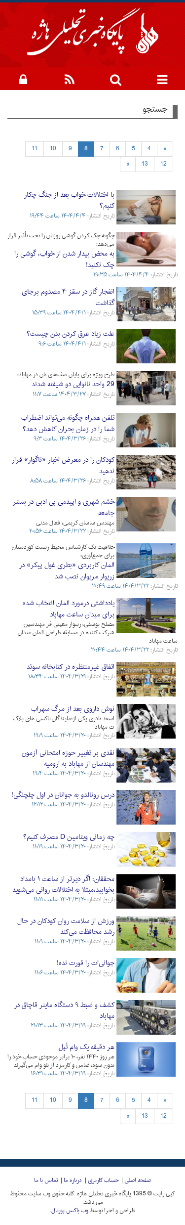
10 (53, 149)
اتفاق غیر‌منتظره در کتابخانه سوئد (70, 667)
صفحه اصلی (137, 1180)
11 (34, 149)
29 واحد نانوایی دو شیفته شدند (73, 384)
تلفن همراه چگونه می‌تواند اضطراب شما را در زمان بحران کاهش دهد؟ (67, 423)
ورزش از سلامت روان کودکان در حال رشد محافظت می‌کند (65, 927)
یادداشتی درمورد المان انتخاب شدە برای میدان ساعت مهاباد (68, 609)
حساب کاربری (103, 1180)
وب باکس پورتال (69, 1211)
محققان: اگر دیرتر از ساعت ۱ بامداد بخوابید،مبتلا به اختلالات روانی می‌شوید (63, 885)
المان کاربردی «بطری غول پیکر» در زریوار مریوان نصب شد (66, 571)
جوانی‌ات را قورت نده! (85, 963)
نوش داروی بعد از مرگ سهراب (72, 709)
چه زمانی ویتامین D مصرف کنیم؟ (68, 837)
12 (163, 164)
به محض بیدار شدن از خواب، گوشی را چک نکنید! (64, 259)
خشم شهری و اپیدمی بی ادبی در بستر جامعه (63, 507)
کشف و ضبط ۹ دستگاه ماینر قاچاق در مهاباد (64, 1011)
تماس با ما (46, 1180)
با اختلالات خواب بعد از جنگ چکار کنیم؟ (69, 200)
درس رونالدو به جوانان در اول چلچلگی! (62, 795)
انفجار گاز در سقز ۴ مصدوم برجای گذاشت (68, 297)
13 (145, 164)
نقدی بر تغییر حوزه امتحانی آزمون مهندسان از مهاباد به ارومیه (68, 758)
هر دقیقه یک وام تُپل (86, 1047)
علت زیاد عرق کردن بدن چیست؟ (70, 334)
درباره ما (73, 1180)
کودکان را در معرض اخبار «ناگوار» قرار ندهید (63, 465)
